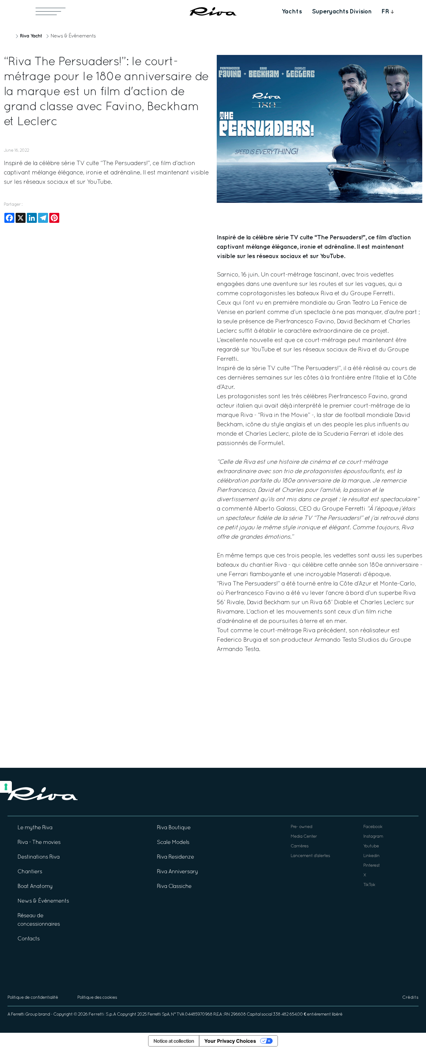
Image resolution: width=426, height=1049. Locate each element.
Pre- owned (301, 827)
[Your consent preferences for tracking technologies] (6, 787)
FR (385, 11)
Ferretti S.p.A (102, 1014)
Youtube (371, 846)
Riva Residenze (175, 857)
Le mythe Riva (34, 828)
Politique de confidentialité (32, 998)
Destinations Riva (38, 857)
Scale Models (173, 842)
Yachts (292, 11)
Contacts (28, 939)
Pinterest (371, 866)
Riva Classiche (174, 886)
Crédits (410, 998)
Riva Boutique (174, 828)
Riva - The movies (39, 842)
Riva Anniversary (177, 872)
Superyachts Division (341, 11)
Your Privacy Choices (230, 1041)
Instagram (373, 837)
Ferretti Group (24, 1014)
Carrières (299, 846)
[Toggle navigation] (50, 11)
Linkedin (371, 856)
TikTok (369, 885)
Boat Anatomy (35, 886)
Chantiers (29, 872)
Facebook (372, 827)
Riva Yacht (31, 36)
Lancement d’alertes (310, 856)
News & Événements (73, 36)
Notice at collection (173, 1041)
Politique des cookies (97, 998)
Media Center (304, 837)
